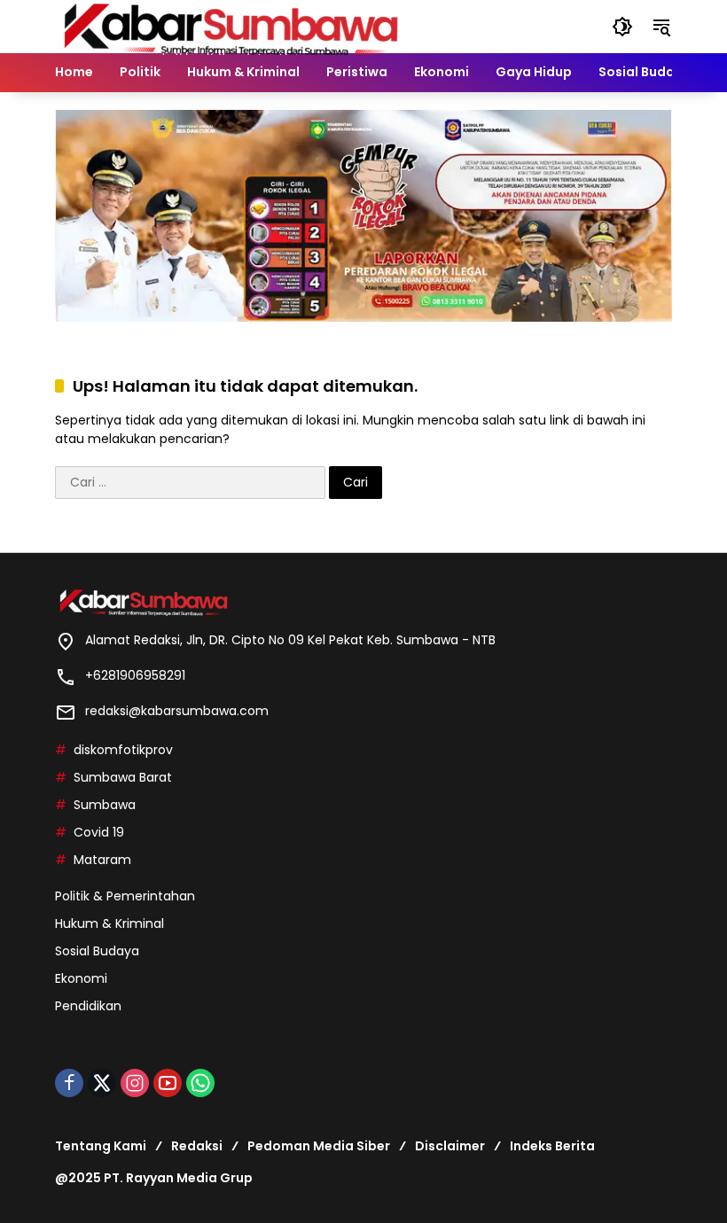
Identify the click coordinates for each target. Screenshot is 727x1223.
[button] (622, 26)
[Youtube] (167, 1083)
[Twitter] (102, 1083)
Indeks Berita (552, 1146)
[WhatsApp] (200, 1083)
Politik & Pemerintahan (125, 896)
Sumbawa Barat (123, 777)
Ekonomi (81, 978)
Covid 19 (99, 832)
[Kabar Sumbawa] (232, 26)
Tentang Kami (100, 1146)
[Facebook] (69, 1083)
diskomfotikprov (123, 750)
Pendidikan (88, 1006)
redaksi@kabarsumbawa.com (177, 711)
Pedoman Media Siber (318, 1146)
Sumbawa (105, 805)
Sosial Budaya (97, 951)
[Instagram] (135, 1083)
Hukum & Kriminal (109, 923)
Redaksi (197, 1146)
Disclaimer (450, 1146)
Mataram (102, 860)
